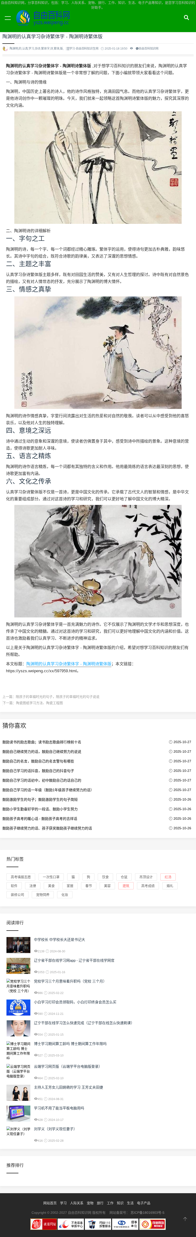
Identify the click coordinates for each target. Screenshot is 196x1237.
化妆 (64, 895)
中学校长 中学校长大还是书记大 (59, 940)
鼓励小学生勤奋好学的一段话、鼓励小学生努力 (40, 809)
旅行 (100, 1203)
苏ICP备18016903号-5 (147, 1212)
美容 (107, 886)
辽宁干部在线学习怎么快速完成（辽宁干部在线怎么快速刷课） (84, 1023)
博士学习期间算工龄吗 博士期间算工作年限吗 (70, 1044)
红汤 (168, 877)
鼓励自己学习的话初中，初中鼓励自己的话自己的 (41, 780)
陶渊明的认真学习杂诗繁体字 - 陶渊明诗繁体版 (68, 664)
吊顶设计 (146, 877)
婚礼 (170, 886)
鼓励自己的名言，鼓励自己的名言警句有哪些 (38, 761)
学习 (63, 1203)
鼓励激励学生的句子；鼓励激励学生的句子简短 (40, 799)
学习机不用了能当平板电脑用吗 (59, 1108)
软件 (14, 886)
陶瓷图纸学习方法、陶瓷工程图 (39, 703)
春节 (88, 886)
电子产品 (143, 1203)
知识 (120, 1203)
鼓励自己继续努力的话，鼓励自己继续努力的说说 (41, 752)
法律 (32, 886)
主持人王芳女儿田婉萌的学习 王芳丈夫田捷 (68, 1087)
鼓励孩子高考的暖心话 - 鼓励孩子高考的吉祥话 (39, 819)
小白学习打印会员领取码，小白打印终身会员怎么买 (75, 1002)
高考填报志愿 (21, 877)
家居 (70, 886)
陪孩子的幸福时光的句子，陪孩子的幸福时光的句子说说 (57, 697)
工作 (110, 1203)
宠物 (90, 1203)
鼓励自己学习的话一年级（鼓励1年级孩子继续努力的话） (48, 790)
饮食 (105, 877)
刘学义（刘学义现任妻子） (55, 1129)
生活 (130, 1203)
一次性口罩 (51, 877)
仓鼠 (124, 877)
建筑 (126, 886)
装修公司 (17, 895)
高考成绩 (148, 886)
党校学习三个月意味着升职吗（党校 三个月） (70, 981)
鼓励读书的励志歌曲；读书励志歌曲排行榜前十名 (41, 742)
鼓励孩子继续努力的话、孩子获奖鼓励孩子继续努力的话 (47, 828)
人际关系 (76, 1203)
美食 (51, 886)
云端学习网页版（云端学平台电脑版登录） (68, 1066)
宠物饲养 (42, 895)
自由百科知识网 (45, 23)
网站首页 (50, 1203)
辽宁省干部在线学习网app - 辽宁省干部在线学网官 (74, 960)
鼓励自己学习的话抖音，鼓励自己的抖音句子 (38, 771)
